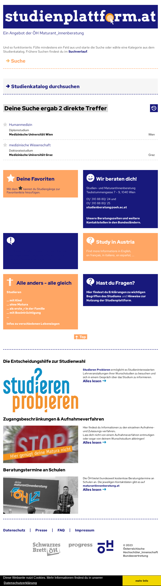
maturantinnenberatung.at (101, 485)
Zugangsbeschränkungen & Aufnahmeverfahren (53, 419)
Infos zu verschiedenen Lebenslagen (33, 324)
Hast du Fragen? (115, 283)
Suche (18, 61)
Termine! (26, 242)
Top (83, 337)
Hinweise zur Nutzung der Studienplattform (116, 298)
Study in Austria (115, 242)
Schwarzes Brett (46, 549)
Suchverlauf (78, 51)
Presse (41, 530)
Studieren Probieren (97, 369)
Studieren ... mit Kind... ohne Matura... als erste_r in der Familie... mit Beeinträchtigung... (26, 304)
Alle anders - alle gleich (43, 283)
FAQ (61, 530)
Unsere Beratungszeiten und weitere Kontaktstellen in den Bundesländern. (113, 220)
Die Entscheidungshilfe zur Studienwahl (44, 361)
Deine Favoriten (35, 179)
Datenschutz (14, 530)
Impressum (84, 530)
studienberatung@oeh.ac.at (106, 207)
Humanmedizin (20, 124)
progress (81, 545)
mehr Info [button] (141, 580)
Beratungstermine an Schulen (34, 470)
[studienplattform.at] (80, 17)
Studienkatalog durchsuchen (45, 86)
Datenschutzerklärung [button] (20, 583)
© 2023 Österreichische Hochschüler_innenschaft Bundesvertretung (140, 550)
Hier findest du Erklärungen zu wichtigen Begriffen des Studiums (115, 294)
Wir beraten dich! (116, 179)
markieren (5, 124)
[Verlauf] (154, 108)
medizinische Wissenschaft (30, 145)
